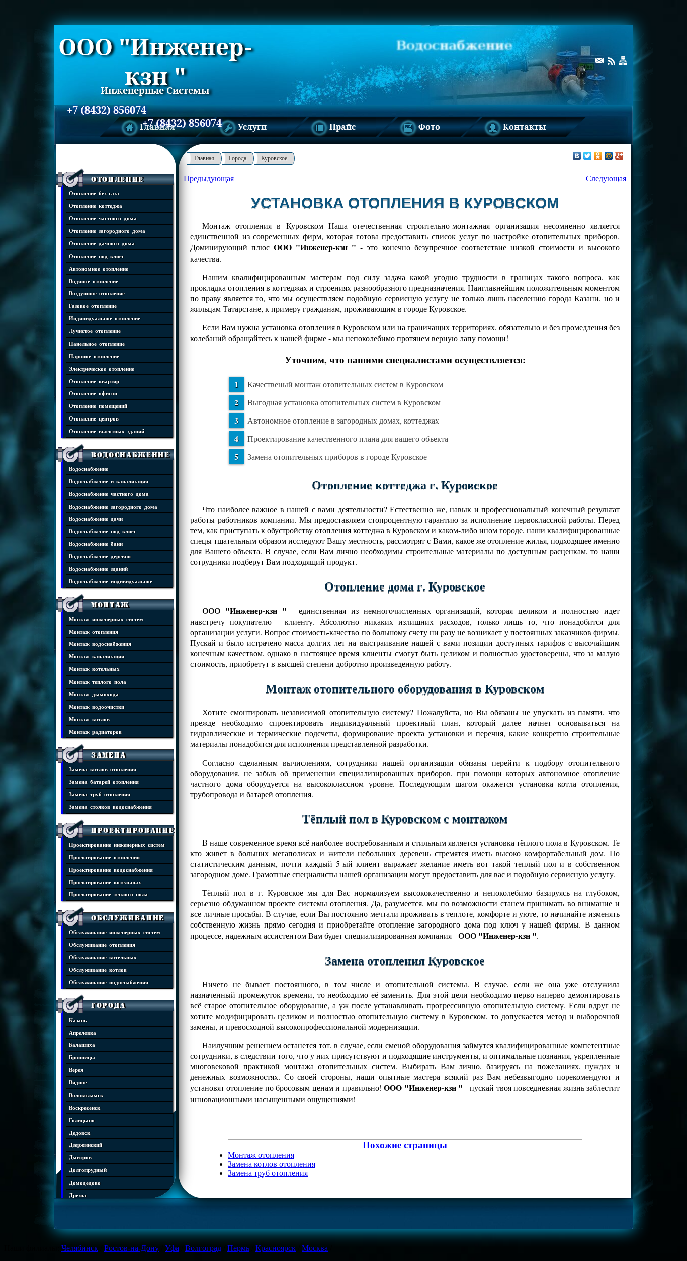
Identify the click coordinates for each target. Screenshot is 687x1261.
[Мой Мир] (609, 155)
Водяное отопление (93, 281)
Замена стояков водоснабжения (110, 806)
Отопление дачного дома (102, 243)
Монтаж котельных (94, 668)
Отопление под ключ (96, 256)
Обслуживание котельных (103, 957)
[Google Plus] (619, 155)
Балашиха (82, 1044)
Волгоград (203, 1248)
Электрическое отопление (101, 368)
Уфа (172, 1248)
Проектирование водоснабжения (111, 869)
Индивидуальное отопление (104, 318)
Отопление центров (94, 418)
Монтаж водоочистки (96, 706)
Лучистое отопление (95, 330)
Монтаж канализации (96, 656)
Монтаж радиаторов (95, 731)
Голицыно (82, 1120)
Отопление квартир (94, 381)
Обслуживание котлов (98, 969)
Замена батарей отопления (104, 781)
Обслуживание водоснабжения (108, 982)
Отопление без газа (94, 193)
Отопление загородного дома (107, 230)
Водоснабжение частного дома (109, 493)
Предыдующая (209, 178)
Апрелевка (82, 1032)
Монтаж (110, 605)
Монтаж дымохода (94, 694)
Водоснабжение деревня (100, 556)
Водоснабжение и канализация (108, 481)
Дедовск (79, 1132)
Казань (78, 1020)
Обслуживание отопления (102, 944)
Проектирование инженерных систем (117, 844)
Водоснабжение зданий (98, 568)
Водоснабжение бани (96, 543)
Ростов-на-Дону (131, 1248)
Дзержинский (85, 1144)
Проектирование (133, 830)
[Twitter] (587, 155)
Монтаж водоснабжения (100, 643)
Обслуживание (127, 918)
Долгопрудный (88, 1169)
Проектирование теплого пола (108, 894)
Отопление (117, 179)
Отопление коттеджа (95, 205)
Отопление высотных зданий (106, 431)
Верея (76, 1069)
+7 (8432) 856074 (106, 110)
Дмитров (80, 1157)
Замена (108, 755)
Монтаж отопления (93, 631)
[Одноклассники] (598, 155)
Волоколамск (86, 1095)
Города (108, 1005)
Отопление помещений (98, 405)
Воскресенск (84, 1107)
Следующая (606, 178)
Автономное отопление (98, 268)
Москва (315, 1248)
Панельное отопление (97, 343)
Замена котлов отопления (102, 769)
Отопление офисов (93, 393)
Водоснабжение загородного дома (113, 506)
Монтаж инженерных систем (106, 619)
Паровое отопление (94, 356)
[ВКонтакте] (577, 155)
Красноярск (275, 1248)
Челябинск (79, 1248)
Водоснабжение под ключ (102, 531)
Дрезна (78, 1195)
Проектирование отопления (104, 857)
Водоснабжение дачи (96, 518)
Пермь (238, 1248)
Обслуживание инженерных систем (114, 932)
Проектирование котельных (105, 882)
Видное (78, 1082)
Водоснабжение (130, 455)
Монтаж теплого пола (97, 681)
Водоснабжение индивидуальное (110, 581)
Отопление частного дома (103, 218)
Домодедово (85, 1182)
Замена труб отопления (99, 794)
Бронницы (82, 1057)
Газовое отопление (93, 305)
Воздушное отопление (97, 293)
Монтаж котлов (89, 719)
